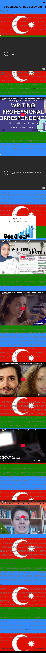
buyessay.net (28, 629)
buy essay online (33, 88)
